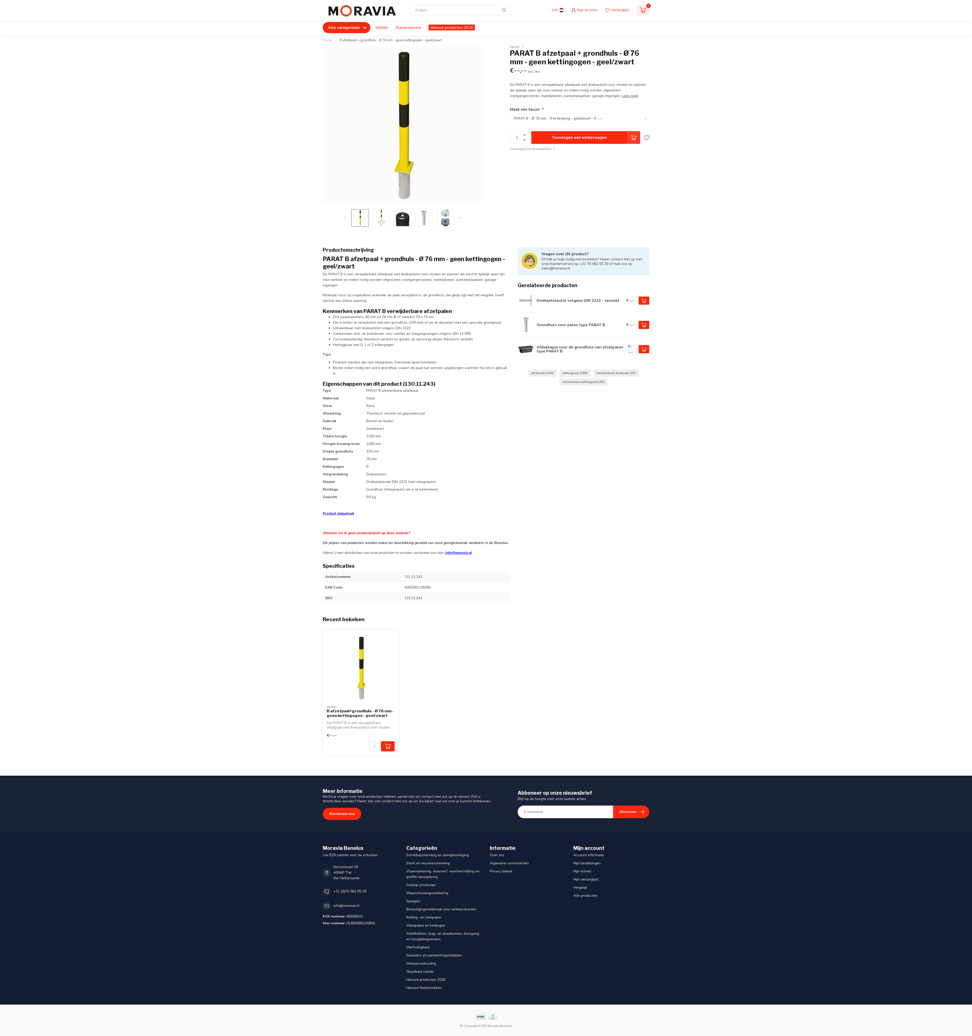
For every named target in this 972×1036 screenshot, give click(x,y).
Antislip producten (421, 885)
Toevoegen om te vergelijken (531, 149)
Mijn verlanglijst (585, 879)
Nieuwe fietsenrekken (424, 987)
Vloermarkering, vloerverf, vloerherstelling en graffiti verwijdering (442, 874)
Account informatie (588, 855)
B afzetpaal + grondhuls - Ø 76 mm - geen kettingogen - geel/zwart (391, 40)
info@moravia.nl (458, 552)
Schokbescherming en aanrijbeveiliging (437, 855)
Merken (381, 27)
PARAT (515, 47)
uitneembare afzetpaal (616, 373)
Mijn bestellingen (587, 863)
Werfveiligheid (418, 947)
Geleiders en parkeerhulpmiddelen (434, 955)
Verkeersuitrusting (421, 963)
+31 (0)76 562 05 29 (349, 891)
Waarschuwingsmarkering (427, 893)
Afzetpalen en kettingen (425, 925)
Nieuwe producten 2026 (452, 27)
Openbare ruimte (420, 971)
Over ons (497, 855)
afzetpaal (542, 373)
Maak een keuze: (526, 109)
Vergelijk (580, 887)
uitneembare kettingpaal (583, 382)
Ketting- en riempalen (423, 917)
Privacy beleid (501, 871)
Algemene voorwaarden (509, 863)
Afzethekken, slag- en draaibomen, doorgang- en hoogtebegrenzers (443, 936)
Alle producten (585, 895)
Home (327, 40)
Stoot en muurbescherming (428, 863)
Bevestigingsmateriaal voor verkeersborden (441, 909)
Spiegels (413, 901)
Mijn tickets (582, 871)
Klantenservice (408, 27)
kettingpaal (575, 373)
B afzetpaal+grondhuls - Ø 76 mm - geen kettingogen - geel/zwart (360, 713)
